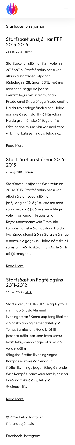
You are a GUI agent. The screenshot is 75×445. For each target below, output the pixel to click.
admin (28, 51)
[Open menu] (66, 9)
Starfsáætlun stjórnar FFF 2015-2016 (34, 41)
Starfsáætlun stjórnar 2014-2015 (36, 162)
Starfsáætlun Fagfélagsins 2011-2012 (34, 282)
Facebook (14, 435)
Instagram (32, 435)
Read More (15, 145)
